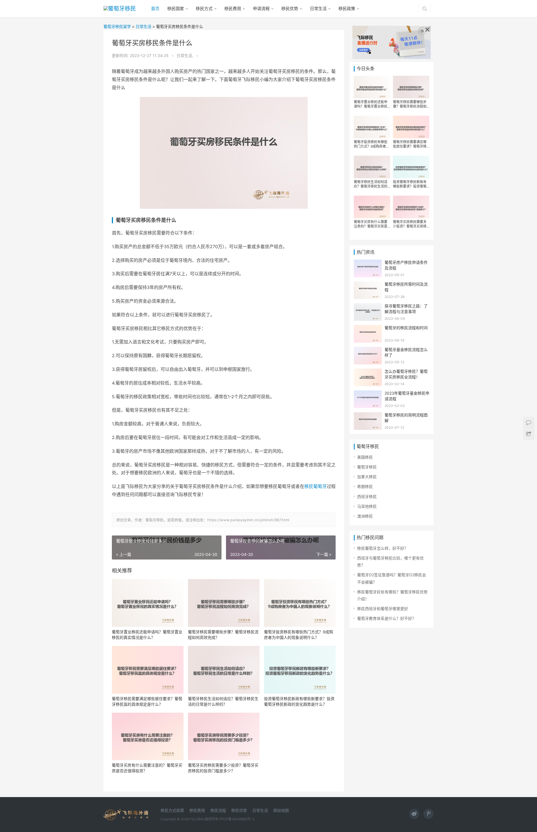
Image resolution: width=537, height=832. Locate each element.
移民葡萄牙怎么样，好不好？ (382, 548)
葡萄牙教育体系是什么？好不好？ (386, 618)
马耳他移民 (367, 506)
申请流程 (261, 8)
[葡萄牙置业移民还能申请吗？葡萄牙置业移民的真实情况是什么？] (147, 603)
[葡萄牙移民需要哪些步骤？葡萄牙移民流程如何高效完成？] (224, 603)
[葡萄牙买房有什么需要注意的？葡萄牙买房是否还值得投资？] (147, 736)
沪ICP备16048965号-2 (237, 819)
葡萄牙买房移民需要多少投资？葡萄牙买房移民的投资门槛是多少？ (223, 768)
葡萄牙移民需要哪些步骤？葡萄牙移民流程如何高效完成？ (223, 634)
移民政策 (346, 8)
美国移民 (365, 457)
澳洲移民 (365, 516)
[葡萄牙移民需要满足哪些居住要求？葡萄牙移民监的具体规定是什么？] (147, 670)
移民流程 (218, 810)
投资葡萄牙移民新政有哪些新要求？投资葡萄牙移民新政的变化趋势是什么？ (299, 701)
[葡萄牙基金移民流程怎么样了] (368, 350)
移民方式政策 (172, 810)
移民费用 (232, 8)
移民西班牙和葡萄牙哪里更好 (382, 608)
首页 (155, 8)
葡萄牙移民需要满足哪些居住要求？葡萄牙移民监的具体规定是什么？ (147, 701)
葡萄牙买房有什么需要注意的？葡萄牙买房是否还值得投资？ (147, 768)
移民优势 (289, 8)
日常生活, (185, 55)
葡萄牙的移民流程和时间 (406, 327)
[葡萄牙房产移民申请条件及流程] (368, 263)
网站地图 (281, 810)
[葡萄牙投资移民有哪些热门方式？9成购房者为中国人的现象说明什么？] (300, 603)
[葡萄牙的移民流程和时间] (368, 328)
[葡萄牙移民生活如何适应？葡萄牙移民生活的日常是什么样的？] (224, 670)
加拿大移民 (367, 476)
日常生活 (318, 8)
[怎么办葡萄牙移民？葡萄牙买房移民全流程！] (368, 372)
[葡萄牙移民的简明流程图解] (368, 415)
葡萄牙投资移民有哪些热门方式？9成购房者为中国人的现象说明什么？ (298, 634)
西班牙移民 (367, 496)
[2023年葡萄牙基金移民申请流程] (368, 394)
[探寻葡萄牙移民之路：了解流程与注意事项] (368, 306)
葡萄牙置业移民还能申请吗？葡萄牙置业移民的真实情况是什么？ (147, 634)
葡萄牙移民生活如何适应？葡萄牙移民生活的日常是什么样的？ (223, 701)
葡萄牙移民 (367, 466)
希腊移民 (365, 486)
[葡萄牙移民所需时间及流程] (368, 285)
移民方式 (204, 8)
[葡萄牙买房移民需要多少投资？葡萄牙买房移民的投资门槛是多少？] (224, 736)
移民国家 (175, 8)
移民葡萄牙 (315, 486)
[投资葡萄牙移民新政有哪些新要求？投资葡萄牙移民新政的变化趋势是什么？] (300, 670)
